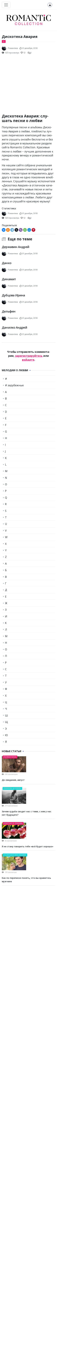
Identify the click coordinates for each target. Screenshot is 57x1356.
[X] (16, 230)
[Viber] (20, 230)
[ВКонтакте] (3, 230)
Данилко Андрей (14, 327)
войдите (28, 359)
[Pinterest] (33, 230)
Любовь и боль (12, 788)
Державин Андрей (15, 247)
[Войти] (50, 4)
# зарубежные (14, 385)
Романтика (10, 757)
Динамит (9, 279)
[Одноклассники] (8, 230)
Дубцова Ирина (13, 295)
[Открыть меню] (6, 5)
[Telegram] (12, 230)
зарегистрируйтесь (29, 356)
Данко (6, 263)
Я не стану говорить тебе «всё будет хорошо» (27, 846)
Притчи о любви (13, 823)
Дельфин (8, 311)
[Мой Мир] (29, 230)
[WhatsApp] (25, 230)
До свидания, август (13, 779)
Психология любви (15, 855)
